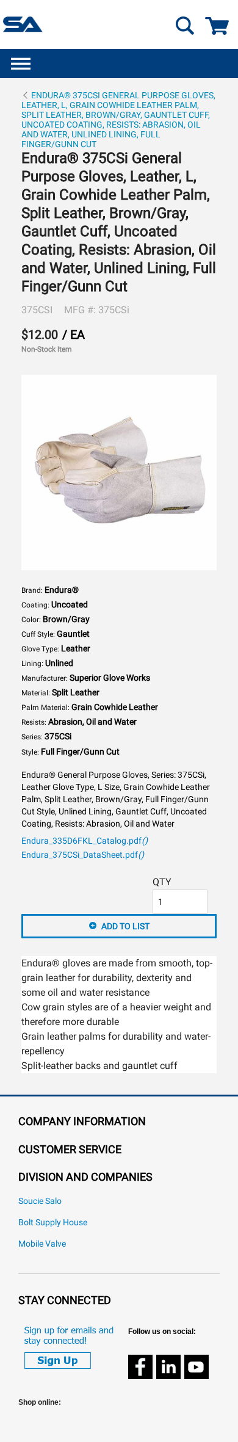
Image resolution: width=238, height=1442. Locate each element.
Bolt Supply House (52, 1222)
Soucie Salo (40, 1201)
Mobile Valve (42, 1243)
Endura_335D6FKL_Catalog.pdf (84, 841)
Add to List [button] (125, 926)
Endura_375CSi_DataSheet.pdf (82, 855)
